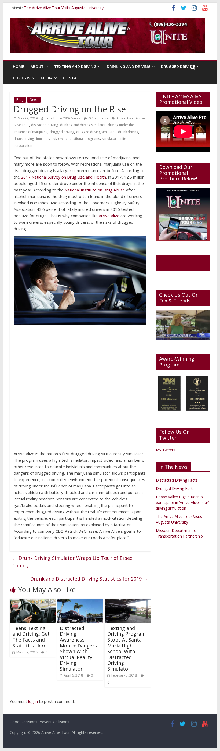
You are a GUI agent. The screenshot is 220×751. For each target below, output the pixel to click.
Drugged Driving (178, 66)
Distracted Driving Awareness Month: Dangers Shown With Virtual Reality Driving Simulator (78, 648)
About (37, 66)
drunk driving (128, 132)
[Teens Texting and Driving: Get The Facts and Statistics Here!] (33, 602)
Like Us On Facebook (171, 263)
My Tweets (165, 449)
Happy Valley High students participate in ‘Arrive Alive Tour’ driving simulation (182, 502)
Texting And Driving (75, 66)
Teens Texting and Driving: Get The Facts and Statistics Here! (31, 637)
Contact (72, 77)
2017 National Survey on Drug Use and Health (63, 177)
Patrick (50, 118)
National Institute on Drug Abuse (95, 190)
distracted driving (44, 125)
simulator (109, 138)
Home (18, 66)
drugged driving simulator (96, 132)
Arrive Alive (125, 118)
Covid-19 (21, 77)
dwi (61, 138)
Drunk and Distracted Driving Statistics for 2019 (89, 578)
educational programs (83, 138)
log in (33, 701)
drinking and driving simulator (83, 125)
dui (53, 138)
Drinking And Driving (129, 66)
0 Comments (98, 118)
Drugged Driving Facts (175, 488)
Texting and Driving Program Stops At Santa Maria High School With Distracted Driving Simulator (126, 648)
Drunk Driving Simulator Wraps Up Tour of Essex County (72, 562)
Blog (19, 99)
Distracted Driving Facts (176, 480)
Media (47, 77)
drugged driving (62, 132)
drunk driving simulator (31, 138)
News (34, 99)
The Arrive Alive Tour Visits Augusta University (64, 7)
